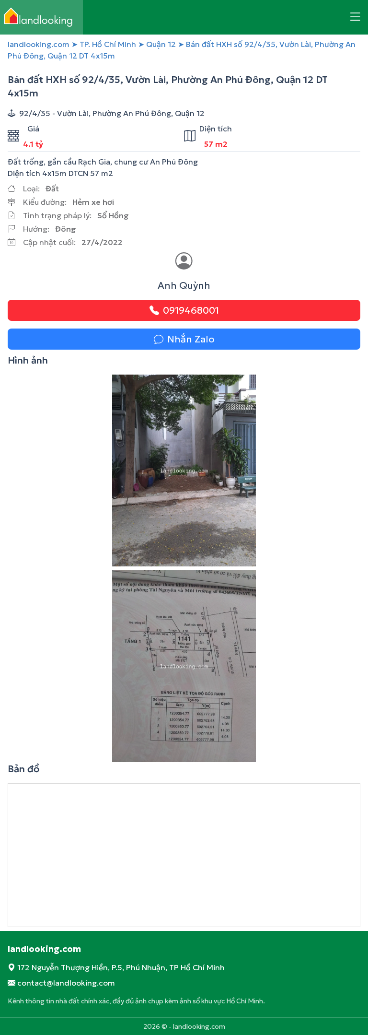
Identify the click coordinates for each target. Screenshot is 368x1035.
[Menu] (355, 17)
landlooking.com (38, 44)
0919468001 (191, 310)
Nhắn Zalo (191, 339)
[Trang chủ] (41, 17)
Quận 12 (161, 44)
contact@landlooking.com (66, 983)
